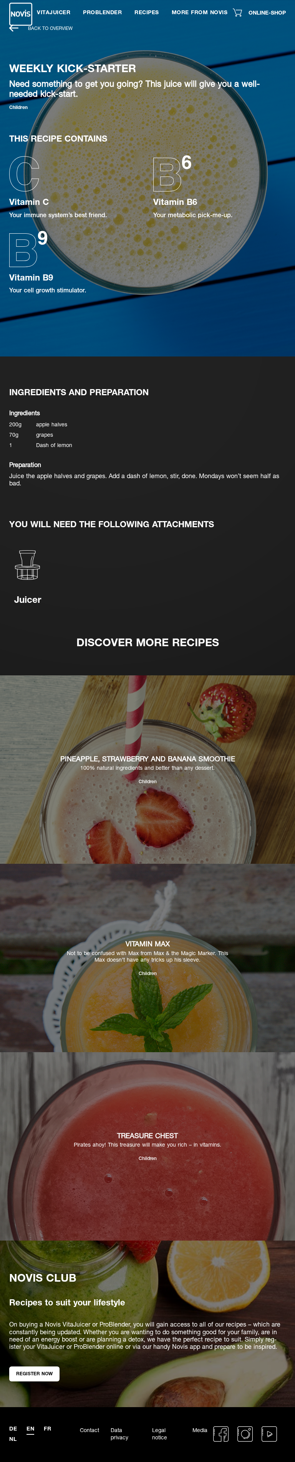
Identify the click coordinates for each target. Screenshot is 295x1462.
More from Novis (200, 12)
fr (47, 1429)
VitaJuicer (53, 12)
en (30, 1429)
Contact (89, 1430)
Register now (34, 1373)
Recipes (146, 12)
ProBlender (102, 12)
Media (199, 1430)
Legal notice (159, 1434)
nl (13, 1439)
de (13, 1429)
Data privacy (119, 1434)
